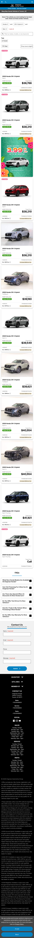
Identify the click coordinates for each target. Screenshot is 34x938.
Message (9, 658)
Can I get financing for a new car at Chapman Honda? (15, 587)
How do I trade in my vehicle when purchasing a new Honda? (14, 608)
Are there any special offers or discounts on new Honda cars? (13, 594)
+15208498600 (17, 702)
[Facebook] (14, 720)
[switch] (32, 2)
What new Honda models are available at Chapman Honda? (15, 581)
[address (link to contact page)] (2, 2)
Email (8, 640)
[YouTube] (20, 720)
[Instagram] (17, 720)
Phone (5, 649)
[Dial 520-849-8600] (6, 2)
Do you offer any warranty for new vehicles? (14, 615)
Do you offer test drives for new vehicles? (13, 601)
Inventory (15, 677)
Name (8, 631)
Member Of (15, 686)
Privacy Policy (19, 924)
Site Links (16, 682)
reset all (11, 29)
